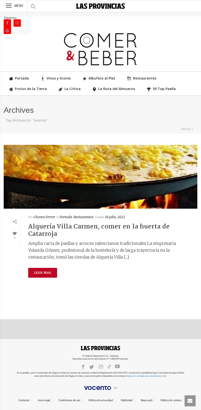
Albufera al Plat (101, 78)
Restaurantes (144, 78)
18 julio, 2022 (115, 217)
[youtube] (117, 366)
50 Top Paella (164, 88)
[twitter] (91, 366)
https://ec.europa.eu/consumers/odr (146, 376)
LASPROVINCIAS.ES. (100, 348)
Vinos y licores (59, 78)
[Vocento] (100, 388)
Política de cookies (171, 400)
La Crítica (72, 88)
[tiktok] (109, 366)
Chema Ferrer (44, 217)
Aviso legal (44, 400)
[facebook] (83, 366)
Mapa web (146, 400)
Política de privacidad (100, 400)
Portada (22, 78)
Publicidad (126, 400)
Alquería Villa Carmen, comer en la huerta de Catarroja (99, 230)
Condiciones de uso (69, 400)
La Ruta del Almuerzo (116, 88)
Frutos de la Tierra (31, 88)
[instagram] (101, 366)
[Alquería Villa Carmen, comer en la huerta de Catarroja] (100, 177)
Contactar (23, 400)
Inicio (186, 129)
